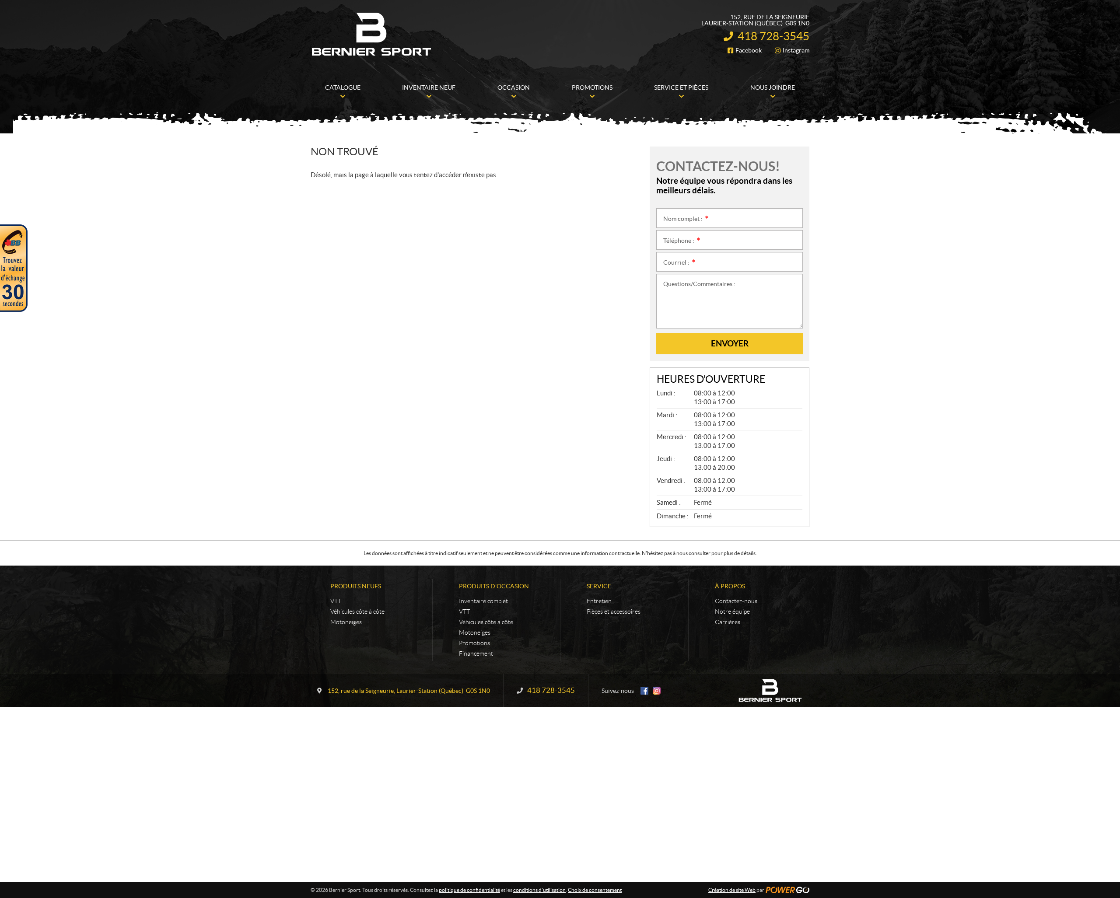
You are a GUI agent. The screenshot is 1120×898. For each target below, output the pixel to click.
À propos (730, 586)
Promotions (474, 642)
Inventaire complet (483, 601)
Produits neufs (355, 586)
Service (599, 586)
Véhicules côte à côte (357, 611)
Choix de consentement (595, 890)
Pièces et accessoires (613, 611)
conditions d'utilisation (539, 890)
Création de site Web (732, 890)
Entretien (599, 601)
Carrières (727, 621)
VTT (335, 601)
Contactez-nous (736, 601)
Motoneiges (346, 621)
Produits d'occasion (494, 586)
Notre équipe (732, 611)
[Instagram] (657, 691)
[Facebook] (644, 691)
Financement (476, 653)
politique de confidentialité (469, 890)
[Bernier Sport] (372, 34)
